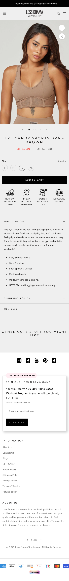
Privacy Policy (10, 480)
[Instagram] (19, 360)
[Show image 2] (32, 129)
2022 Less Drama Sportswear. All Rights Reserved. (36, 547)
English (33, 540)
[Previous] (22, 129)
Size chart (62, 161)
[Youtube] (36, 360)
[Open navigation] (4, 13)
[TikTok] (54, 360)
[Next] (46, 129)
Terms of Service (11, 486)
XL (31, 167)
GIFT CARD (9, 464)
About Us (8, 447)
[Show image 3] (36, 129)
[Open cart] (64, 13)
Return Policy (9, 469)
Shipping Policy (17, 298)
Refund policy (10, 491)
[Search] (58, 13)
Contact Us (8, 452)
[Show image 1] (29, 129)
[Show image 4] (40, 129)
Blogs (6, 458)
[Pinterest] (45, 360)
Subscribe (17, 422)
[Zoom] (62, 28)
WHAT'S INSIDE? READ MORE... (18, 403)
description (14, 221)
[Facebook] (28, 360)
